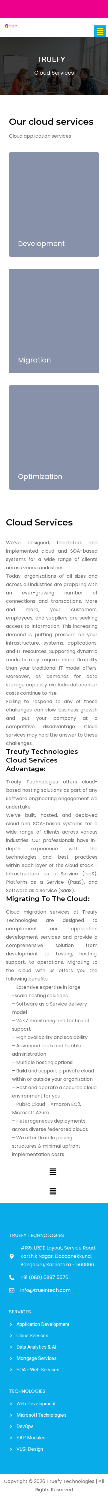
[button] (100, 31)
